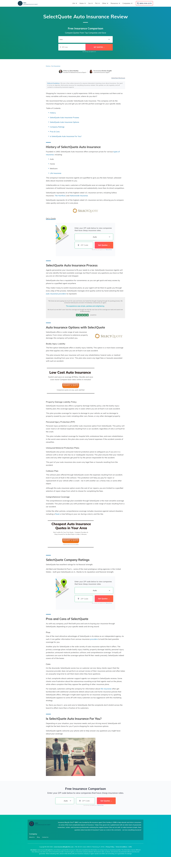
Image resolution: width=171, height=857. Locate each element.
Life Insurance (55, 173)
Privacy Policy (110, 847)
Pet (96, 3)
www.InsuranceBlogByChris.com (63, 847)
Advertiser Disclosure (118, 78)
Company (33, 834)
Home (81, 3)
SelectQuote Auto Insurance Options (64, 122)
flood (57, 514)
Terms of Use (99, 51)
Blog (38, 837)
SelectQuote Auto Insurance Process (64, 117)
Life (73, 3)
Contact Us (45, 837)
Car (89, 3)
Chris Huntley (74, 70)
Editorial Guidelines (53, 83)
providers (94, 639)
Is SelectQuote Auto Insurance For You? (66, 136)
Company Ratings (57, 127)
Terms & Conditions (121, 847)
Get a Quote (51, 218)
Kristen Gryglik (107, 70)
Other (104, 3)
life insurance (106, 689)
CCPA (130, 847)
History (53, 113)
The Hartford (60, 195)
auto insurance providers (56, 294)
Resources (114, 3)
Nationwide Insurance (79, 195)
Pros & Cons (55, 131)
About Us (32, 837)
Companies (126, 3)
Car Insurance (55, 66)
